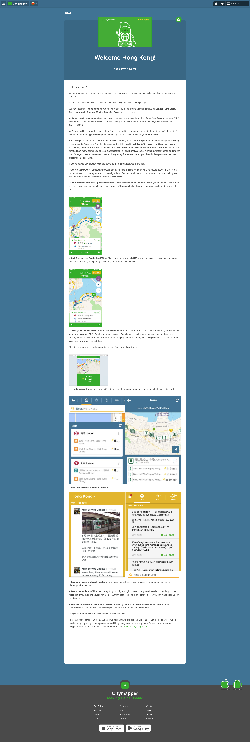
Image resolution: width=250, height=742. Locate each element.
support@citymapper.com (135, 626)
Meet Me (98, 710)
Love (96, 718)
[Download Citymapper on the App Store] (112, 729)
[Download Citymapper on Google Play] (138, 729)
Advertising (124, 714)
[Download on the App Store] (216, 3)
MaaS (121, 710)
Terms (149, 714)
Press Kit (123, 718)
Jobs (148, 710)
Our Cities (98, 706)
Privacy (149, 718)
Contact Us (151, 706)
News (68, 13)
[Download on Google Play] (222, 3)
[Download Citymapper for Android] (238, 685)
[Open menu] (3, 3)
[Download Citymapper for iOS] (226, 685)
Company (123, 706)
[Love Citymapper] (34, 3)
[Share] (179, 19)
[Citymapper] (125, 685)
